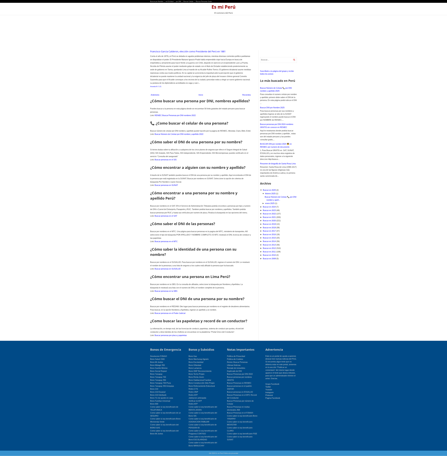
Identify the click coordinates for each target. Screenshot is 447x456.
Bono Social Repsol (158, 371)
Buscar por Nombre (156, 1)
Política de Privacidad (236, 356)
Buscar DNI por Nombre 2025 (272, 108)
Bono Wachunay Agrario (199, 359)
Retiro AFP (193, 395)
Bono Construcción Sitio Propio (202, 383)
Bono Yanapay (156, 374)
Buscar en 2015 (269, 238)
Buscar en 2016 (269, 234)
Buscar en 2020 (269, 221)
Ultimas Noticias (233, 365)
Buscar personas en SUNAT (166, 185)
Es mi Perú (223, 7)
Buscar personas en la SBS (166, 291)
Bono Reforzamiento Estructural (202, 386)
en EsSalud (169, 1)
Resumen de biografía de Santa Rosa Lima (278, 164)
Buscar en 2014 (269, 241)
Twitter (268, 387)
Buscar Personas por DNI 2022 (240, 374)
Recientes (246, 95)
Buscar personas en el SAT (166, 216)
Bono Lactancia (195, 368)
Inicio (201, 95)
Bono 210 (154, 389)
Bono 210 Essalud (157, 392)
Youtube (268, 390)
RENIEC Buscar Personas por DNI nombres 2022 (175, 115)
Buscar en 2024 (269, 207)
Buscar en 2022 (269, 214)
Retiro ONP (193, 392)
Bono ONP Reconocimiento (200, 371)
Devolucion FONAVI (158, 356)
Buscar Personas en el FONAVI (240, 413)
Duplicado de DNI (234, 371)
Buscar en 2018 (269, 228)
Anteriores (155, 95)
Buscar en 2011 (269, 252)
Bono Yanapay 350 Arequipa (162, 386)
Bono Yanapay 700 (158, 377)
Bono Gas (193, 356)
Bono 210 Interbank (158, 395)
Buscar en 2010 (269, 255)
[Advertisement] (223, 32)
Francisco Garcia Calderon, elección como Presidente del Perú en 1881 (188, 51)
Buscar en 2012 (269, 248)
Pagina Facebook (272, 398)
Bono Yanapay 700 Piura (160, 383)
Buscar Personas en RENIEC (239, 383)
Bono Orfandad (195, 365)
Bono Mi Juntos (156, 362)
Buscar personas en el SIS (166, 160)
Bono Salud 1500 (157, 359)
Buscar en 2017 (269, 231)
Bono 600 (154, 404)
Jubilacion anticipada (197, 398)
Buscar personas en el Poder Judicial (170, 313)
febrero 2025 (270, 194)
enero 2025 (270, 203)
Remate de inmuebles (236, 368)
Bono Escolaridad (196, 362)
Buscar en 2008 (269, 259)
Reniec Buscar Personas (237, 362)
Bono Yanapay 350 (158, 380)
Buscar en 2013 (269, 245)
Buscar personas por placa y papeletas (171, 335)
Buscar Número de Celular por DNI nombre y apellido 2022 (179, 134)
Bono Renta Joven (196, 377)
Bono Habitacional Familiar (200, 380)
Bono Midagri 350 (157, 365)
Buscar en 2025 (269, 190)
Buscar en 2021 (269, 217)
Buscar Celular (188, 1)
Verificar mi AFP (195, 401)
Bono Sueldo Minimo (159, 368)
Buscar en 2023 (269, 210)
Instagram (269, 392)
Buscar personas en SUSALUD (168, 269)
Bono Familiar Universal (160, 401)
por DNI (178, 1)
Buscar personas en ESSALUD (240, 392)
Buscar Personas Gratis (204, 1)
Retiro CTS (193, 389)
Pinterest (269, 395)
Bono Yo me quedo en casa (161, 398)
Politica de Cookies (235, 359)
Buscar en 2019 (269, 224)
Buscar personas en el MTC (166, 241)
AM (210, 453)
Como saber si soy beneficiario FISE (242, 434)
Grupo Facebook (272, 384)
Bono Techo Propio (196, 374)
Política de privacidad (231, 453)
